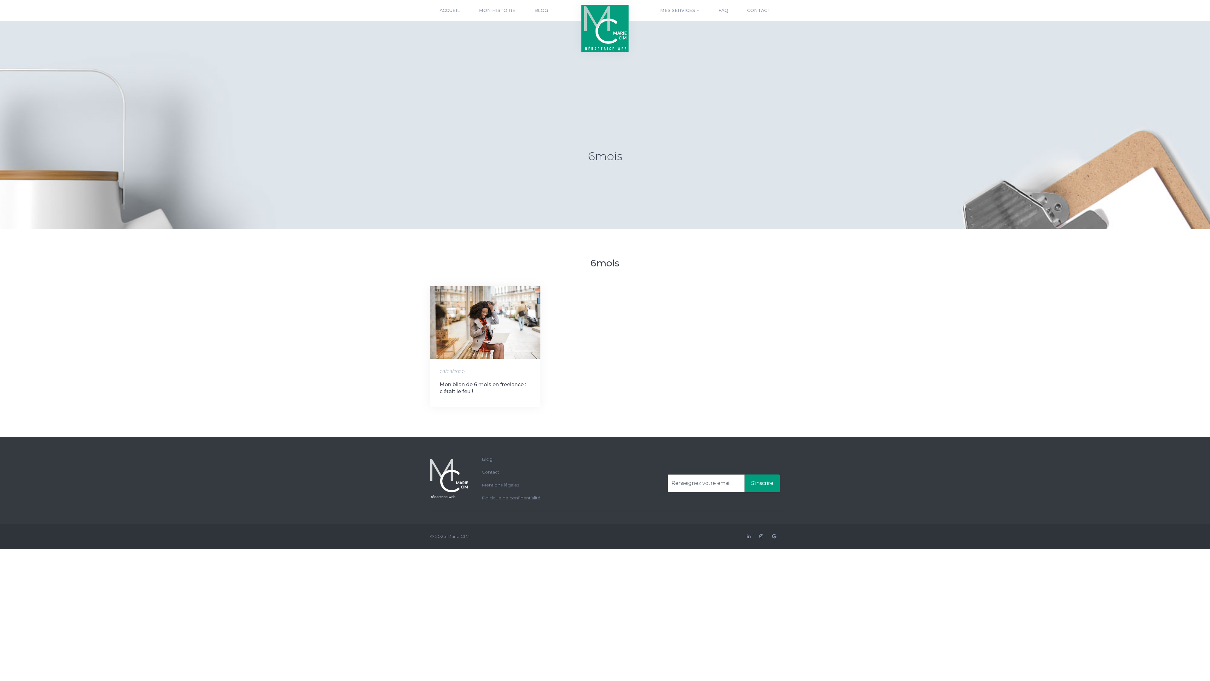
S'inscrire (762, 483)
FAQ (723, 10)
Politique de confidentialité (511, 498)
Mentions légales (500, 485)
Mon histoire (497, 10)
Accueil (450, 10)
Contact (758, 10)
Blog (541, 10)
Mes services (677, 10)
